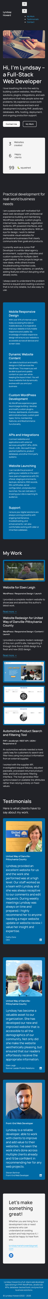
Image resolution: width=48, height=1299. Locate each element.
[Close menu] (24, 11)
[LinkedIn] (40, 939)
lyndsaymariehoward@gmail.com (23, 1247)
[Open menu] (24, 4)
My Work (30, 124)
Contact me (11, 124)
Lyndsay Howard (7, 13)
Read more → (10, 611)
